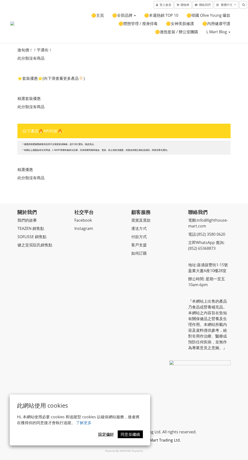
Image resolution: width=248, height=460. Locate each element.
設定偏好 (106, 434)
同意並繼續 (130, 434)
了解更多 (84, 422)
